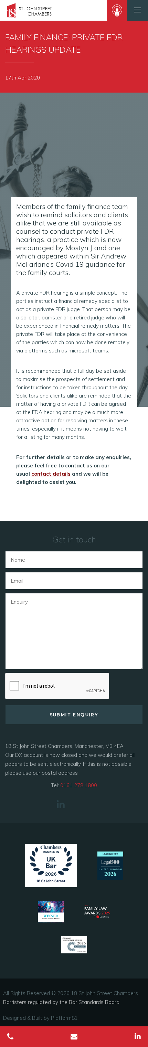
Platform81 (64, 1018)
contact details (51, 473)
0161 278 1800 (78, 785)
